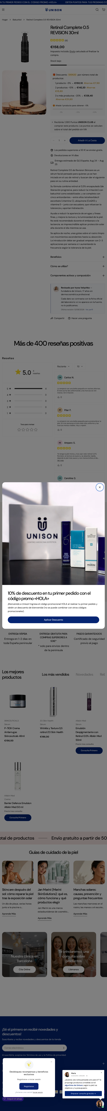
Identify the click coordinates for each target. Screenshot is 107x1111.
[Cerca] (99, 487)
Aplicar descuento (53, 619)
